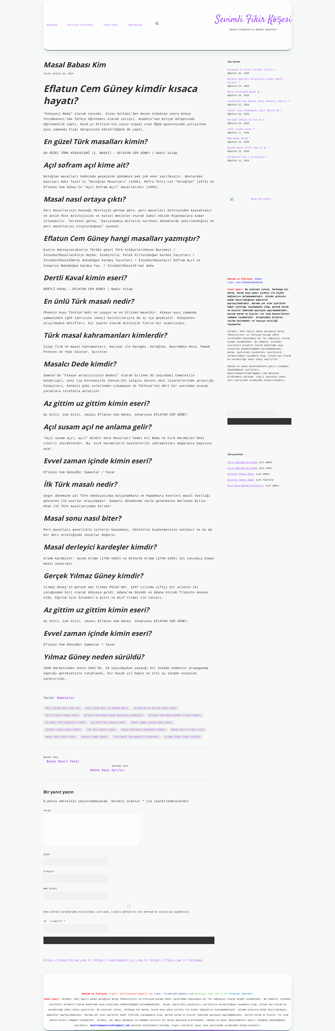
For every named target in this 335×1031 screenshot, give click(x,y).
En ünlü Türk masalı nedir (108, 722)
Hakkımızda (135, 25)
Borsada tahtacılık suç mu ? (245, 120)
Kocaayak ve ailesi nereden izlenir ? (251, 70)
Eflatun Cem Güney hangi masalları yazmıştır (114, 715)
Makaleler (65, 698)
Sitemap (195, 960)
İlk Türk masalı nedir (101, 729)
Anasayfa (52, 25)
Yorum (46, 810)
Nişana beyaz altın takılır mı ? (248, 148)
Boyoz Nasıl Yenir (63, 761)
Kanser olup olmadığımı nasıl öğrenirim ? (254, 110)
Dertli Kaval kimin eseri (62, 715)
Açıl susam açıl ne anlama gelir (107, 708)
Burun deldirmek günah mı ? (245, 92)
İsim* (46, 854)
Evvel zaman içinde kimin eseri (151, 722)
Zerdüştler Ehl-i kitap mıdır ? (247, 157)
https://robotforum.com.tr (67, 960)
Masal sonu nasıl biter (61, 737)
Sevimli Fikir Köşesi (253, 20)
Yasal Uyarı (110, 25)
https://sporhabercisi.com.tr (121, 960)
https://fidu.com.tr (168, 960)
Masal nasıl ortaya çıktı (188, 729)
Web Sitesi (50, 888)
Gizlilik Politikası (80, 25)
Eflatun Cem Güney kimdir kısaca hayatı (175, 715)
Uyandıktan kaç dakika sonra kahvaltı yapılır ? (258, 101)
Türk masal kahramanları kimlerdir (136, 737)
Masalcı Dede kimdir (95, 737)
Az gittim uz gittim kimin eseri (155, 708)
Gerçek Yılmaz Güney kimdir (63, 729)
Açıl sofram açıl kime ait (63, 708)
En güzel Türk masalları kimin (65, 722)
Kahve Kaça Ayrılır (107, 770)
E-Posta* (48, 871)
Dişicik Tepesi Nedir (241, 474)
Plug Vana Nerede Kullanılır (245, 485)
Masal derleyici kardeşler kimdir (143, 729)
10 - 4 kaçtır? (54, 921)
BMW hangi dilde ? (238, 138)
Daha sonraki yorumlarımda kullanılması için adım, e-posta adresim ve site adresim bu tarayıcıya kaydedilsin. (116, 912)
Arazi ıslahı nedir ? (241, 129)
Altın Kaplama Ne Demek (242, 462)
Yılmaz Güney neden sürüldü (182, 737)
